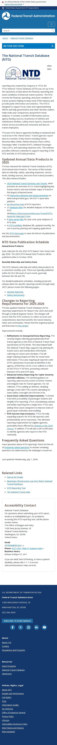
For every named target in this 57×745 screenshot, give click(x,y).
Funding (5, 646)
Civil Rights (6, 697)
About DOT (7, 690)
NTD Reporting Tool (16, 488)
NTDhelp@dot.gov (13, 545)
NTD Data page (17, 233)
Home (5, 38)
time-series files (16, 219)
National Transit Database (21, 38)
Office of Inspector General (13, 712)
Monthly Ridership (15, 292)
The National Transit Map (18, 492)
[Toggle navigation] (51, 24)
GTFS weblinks (15, 225)
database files (16, 207)
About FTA (6, 642)
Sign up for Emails (15, 477)
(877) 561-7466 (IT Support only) (27, 548)
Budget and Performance (13, 693)
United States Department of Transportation (22, 8)
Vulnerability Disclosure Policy (14, 724)
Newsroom (7, 673)
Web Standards (8, 731)
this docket (23, 325)
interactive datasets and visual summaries (29, 195)
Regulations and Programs (13, 650)
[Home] (28, 17)
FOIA (4, 701)
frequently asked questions (16, 447)
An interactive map (15, 204)
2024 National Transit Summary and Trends (27, 183)
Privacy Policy (8, 716)
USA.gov (5, 720)
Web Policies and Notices (13, 728)
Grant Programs (9, 666)
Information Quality (10, 705)
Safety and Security (16, 295)
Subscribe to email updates (17, 620)
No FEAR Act (7, 709)
